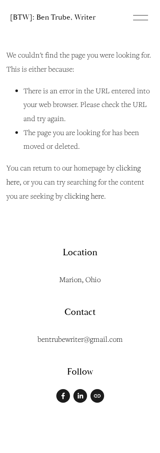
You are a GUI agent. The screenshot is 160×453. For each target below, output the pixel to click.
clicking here (84, 196)
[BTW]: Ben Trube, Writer (53, 17)
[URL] (97, 396)
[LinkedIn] (80, 396)
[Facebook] (63, 396)
